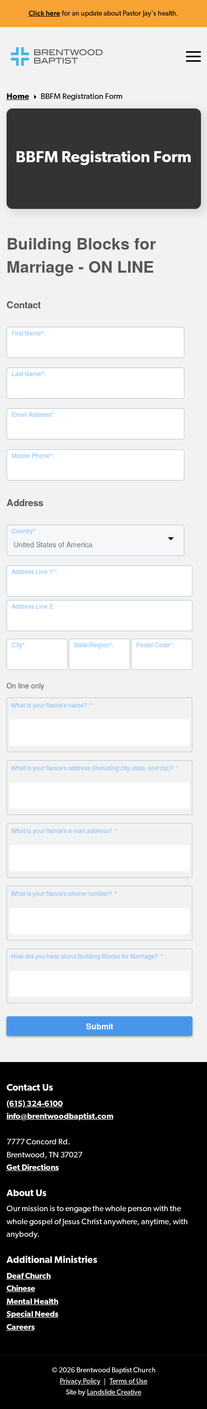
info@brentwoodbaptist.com (60, 1117)
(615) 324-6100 (35, 1104)
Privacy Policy (80, 1381)
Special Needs (32, 1315)
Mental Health (32, 1302)
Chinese (21, 1289)
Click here (44, 13)
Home (18, 97)
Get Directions (33, 1168)
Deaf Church (29, 1276)
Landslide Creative (114, 1392)
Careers (21, 1328)
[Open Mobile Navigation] (193, 56)
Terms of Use (128, 1381)
